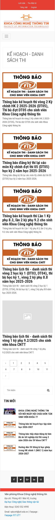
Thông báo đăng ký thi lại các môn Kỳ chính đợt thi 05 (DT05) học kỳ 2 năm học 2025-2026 (25, 167)
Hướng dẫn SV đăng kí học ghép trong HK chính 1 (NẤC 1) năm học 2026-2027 (35, 450)
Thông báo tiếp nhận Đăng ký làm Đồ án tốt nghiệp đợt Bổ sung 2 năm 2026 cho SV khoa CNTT (34, 437)
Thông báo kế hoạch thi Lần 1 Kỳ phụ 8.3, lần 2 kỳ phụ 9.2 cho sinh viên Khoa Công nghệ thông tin (27, 220)
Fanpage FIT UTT (13, 515)
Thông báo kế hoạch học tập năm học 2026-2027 (34, 425)
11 (47, 369)
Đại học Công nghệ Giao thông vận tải (22, 502)
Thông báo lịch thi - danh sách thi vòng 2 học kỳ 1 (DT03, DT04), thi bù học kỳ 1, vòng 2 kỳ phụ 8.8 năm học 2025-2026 (27, 275)
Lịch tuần (21, 3)
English (34, 7)
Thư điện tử (32, 3)
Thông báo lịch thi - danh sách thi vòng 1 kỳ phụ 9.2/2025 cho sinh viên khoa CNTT (27, 340)
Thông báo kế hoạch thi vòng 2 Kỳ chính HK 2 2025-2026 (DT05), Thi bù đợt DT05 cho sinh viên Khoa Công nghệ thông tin (27, 108)
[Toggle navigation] (6, 36)
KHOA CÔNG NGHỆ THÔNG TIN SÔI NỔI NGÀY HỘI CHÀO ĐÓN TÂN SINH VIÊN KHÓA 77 (35, 413)
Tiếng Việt (24, 7)
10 (38, 369)
